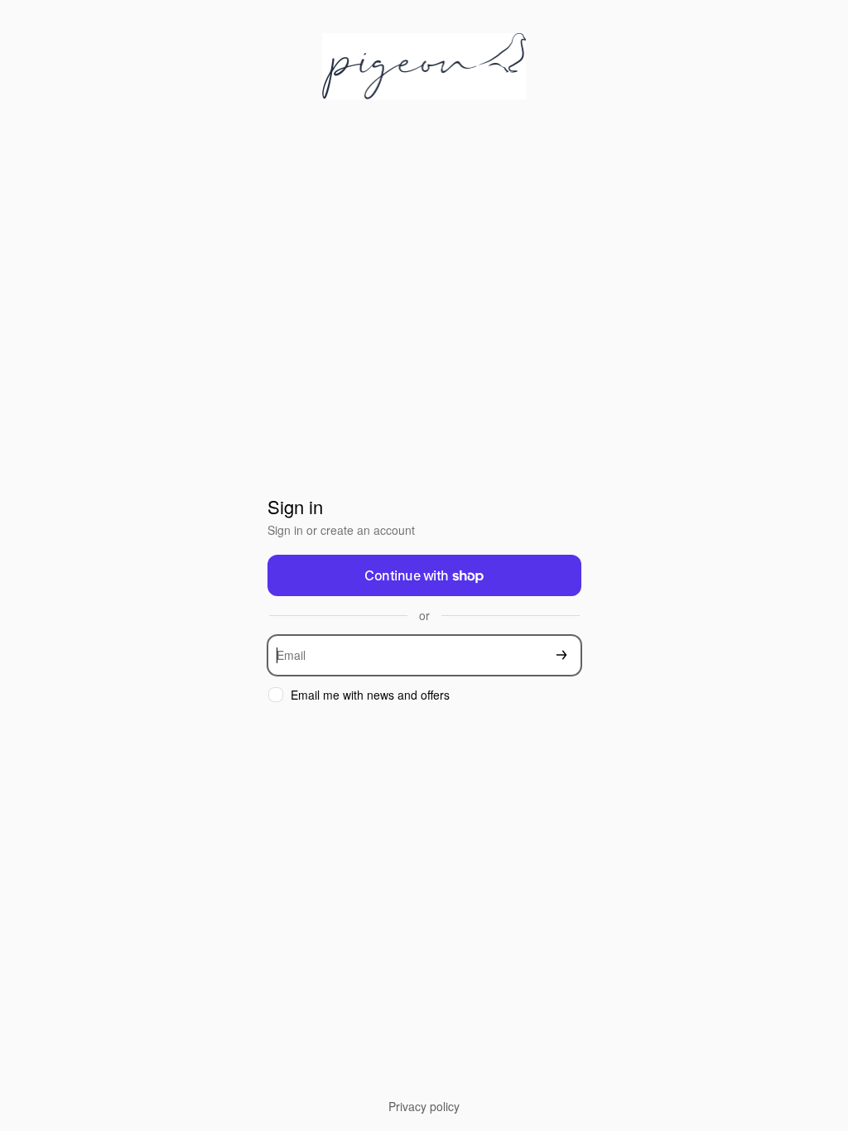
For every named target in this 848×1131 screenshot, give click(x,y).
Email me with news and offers (370, 695)
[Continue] (561, 655)
